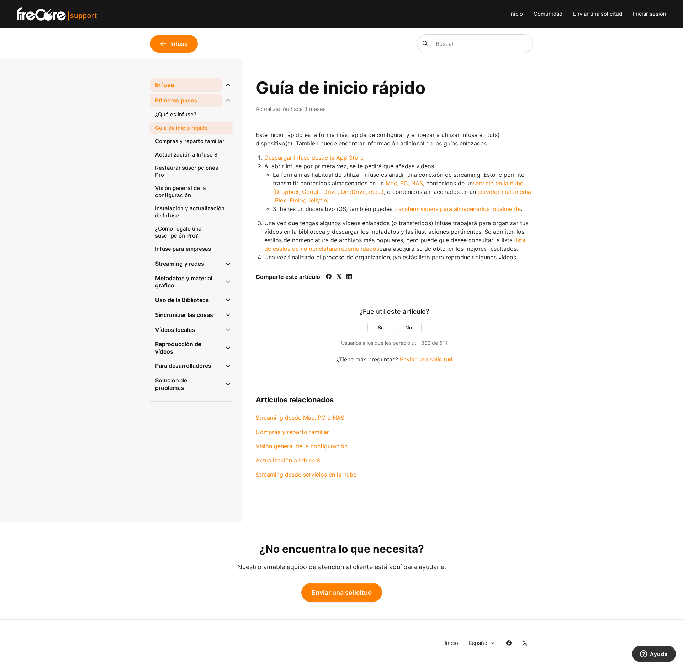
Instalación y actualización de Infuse (189, 212)
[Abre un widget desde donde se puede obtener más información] (654, 654)
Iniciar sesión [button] (649, 13)
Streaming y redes (179, 263)
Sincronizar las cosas (184, 314)
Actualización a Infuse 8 (288, 460)
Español (479, 643)
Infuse (165, 85)
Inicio (516, 13)
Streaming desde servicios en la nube (306, 474)
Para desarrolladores (183, 365)
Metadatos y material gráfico (183, 282)
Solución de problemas (171, 384)
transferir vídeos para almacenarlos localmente (457, 208)
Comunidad (548, 13)
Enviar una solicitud (597, 13)
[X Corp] (339, 277)
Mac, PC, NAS (404, 183)
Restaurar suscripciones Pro (186, 171)
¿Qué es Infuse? (175, 114)
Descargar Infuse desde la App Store (314, 157)
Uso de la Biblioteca (182, 299)
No (408, 327)
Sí (380, 327)
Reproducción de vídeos (178, 347)
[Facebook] (329, 277)
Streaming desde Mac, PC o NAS (300, 417)
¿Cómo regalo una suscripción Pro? (178, 232)
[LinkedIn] (349, 277)
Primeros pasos (176, 100)
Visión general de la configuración (302, 446)
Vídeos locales (175, 329)
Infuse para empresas (183, 248)
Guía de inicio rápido (181, 128)
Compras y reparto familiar (292, 431)
